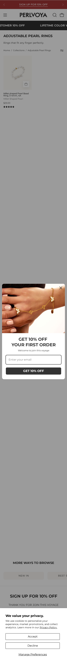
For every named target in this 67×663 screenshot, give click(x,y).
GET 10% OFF (33, 371)
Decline (32, 645)
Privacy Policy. (48, 627)
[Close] (61, 288)
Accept (33, 636)
